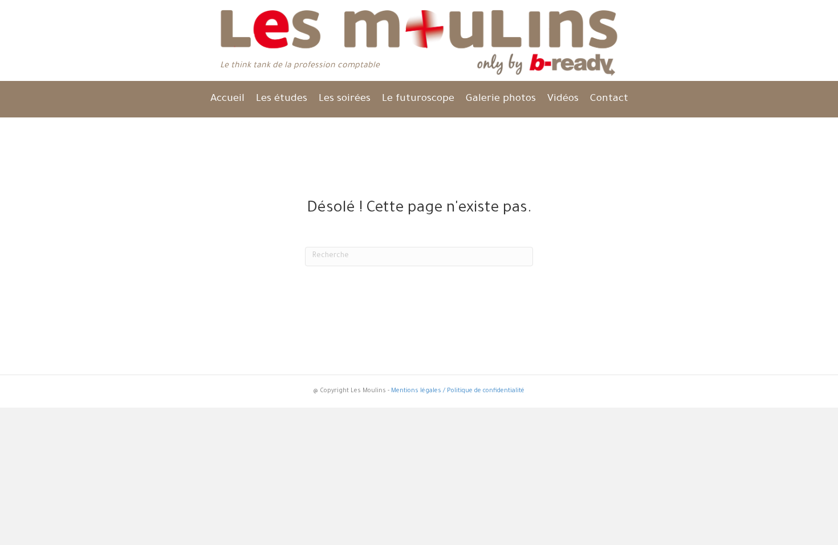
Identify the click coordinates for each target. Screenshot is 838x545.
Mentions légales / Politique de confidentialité (457, 391)
